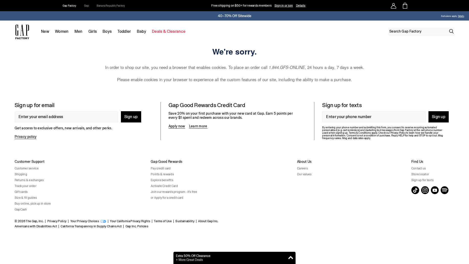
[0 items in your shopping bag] (405, 5)
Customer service (27, 168)
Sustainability (184, 221)
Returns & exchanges (29, 180)
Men (79, 31)
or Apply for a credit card (167, 197)
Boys (107, 31)
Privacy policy (25, 137)
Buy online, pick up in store (33, 203)
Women (62, 31)
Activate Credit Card (164, 186)
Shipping (21, 174)
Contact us (418, 168)
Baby (141, 31)
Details (301, 5)
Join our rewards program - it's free (174, 192)
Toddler (124, 31)
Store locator (420, 174)
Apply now (177, 126)
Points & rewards (162, 174)
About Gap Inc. (208, 221)
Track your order (25, 186)
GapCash (21, 209)
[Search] (451, 31)
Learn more (198, 126)
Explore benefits (162, 180)
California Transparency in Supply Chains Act (91, 226)
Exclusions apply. (449, 16)
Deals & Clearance (168, 31)
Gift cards (21, 192)
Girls (92, 31)
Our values (304, 174)
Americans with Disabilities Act (36, 226)
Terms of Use (163, 221)
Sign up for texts (422, 180)
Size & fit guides (26, 197)
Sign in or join (284, 5)
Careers (302, 168)
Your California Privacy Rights (130, 221)
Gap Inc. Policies (137, 226)
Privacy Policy (56, 221)
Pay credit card (161, 168)
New (45, 31)
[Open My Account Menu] (393, 5)
